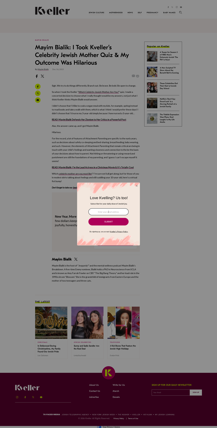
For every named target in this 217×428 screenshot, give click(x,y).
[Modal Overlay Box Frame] (108, 214)
